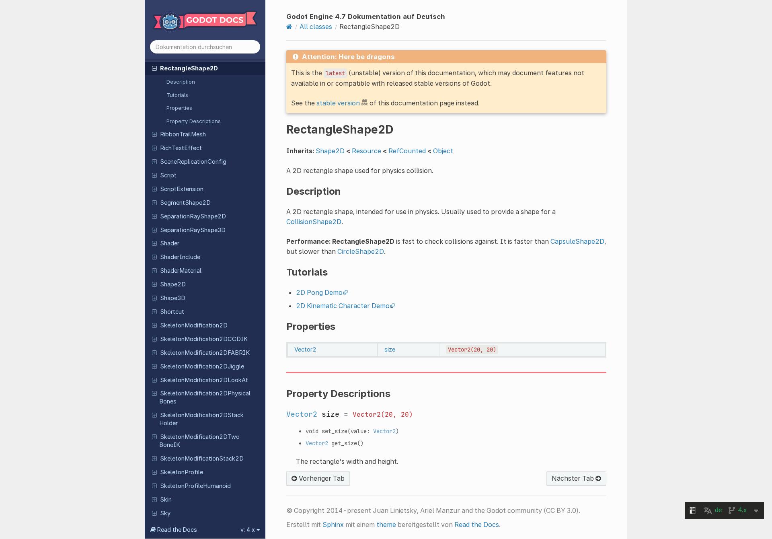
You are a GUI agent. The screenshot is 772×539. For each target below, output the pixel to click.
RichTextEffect (181, 148)
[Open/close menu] (154, 68)
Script (168, 175)
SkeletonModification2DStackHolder (201, 419)
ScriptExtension (181, 189)
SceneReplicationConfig (193, 161)
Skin (166, 499)
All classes (316, 27)
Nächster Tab (573, 478)
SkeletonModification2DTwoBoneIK (199, 440)
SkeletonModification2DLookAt (204, 380)
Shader (169, 243)
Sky (165, 513)
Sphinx (333, 524)
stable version (338, 103)
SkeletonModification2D (194, 325)
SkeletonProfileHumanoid (195, 486)
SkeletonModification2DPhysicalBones (204, 397)
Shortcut (172, 311)
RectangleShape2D (189, 68)
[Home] (289, 26)
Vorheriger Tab (321, 478)
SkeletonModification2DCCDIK (204, 339)
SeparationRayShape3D (193, 230)
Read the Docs (476, 524)
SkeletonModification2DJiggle (202, 366)
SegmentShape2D (185, 202)
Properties (179, 108)
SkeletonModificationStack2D (202, 458)
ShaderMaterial (180, 270)
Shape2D (173, 284)
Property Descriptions (193, 121)
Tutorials (177, 95)
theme (386, 524)
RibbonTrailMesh (183, 134)
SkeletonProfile (181, 472)
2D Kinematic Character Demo (343, 306)
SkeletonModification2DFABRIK (205, 352)
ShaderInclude (180, 257)
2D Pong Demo (319, 292)
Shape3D (172, 298)
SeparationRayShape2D (193, 216)
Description (180, 81)
